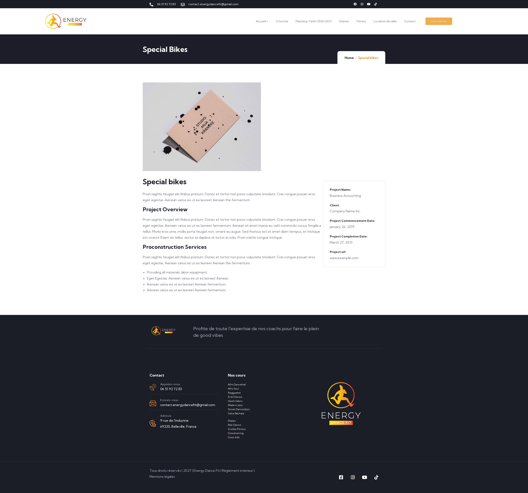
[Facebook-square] (341, 477)
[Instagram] (362, 4)
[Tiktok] (375, 4)
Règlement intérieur (237, 470)
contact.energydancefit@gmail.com (187, 405)
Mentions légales (162, 476)
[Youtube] (369, 4)
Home (349, 58)
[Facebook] (355, 4)
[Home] (66, 21)
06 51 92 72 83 (171, 389)
